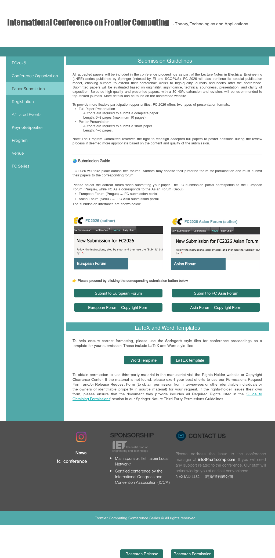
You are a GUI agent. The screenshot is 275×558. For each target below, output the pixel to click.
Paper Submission (28, 88)
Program (20, 140)
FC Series (20, 166)
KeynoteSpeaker (27, 127)
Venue (18, 153)
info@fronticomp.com (216, 459)
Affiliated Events (26, 114)
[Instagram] (81, 437)
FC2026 (19, 63)
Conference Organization (35, 75)
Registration (23, 101)
